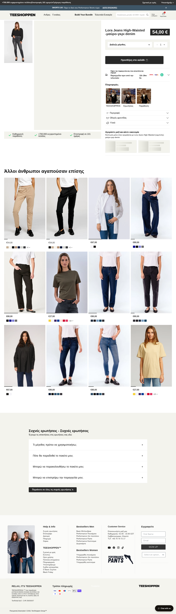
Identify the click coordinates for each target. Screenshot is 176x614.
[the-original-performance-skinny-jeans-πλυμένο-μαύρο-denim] (61, 394)
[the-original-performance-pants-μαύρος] (13, 247)
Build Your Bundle (84, 15)
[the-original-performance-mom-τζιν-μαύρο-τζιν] (94, 320)
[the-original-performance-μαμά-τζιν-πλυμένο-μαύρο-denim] (103, 320)
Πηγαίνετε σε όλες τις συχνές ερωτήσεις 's (52, 490)
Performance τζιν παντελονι (87, 536)
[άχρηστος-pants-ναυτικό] (19, 247)
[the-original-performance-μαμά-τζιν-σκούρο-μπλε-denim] (92, 320)
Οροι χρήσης (48, 557)
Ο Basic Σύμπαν (49, 570)
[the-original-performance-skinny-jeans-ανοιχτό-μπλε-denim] (55, 394)
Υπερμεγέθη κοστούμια (85, 562)
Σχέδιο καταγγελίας (50, 567)
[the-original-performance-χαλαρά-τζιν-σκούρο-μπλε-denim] (134, 247)
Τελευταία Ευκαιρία (103, 15)
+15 (70, 321)
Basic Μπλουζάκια (83, 531)
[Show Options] (163, 554)
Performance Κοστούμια (86, 541)
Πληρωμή (47, 539)
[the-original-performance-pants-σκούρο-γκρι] (24, 247)
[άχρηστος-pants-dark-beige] (16, 247)
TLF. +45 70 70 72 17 (116, 539)
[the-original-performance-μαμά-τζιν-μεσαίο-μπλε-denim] (100, 320)
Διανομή (46, 536)
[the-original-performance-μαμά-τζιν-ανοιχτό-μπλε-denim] (97, 320)
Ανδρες (47, 15)
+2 (27, 247)
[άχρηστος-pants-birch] (10, 247)
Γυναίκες (56, 15)
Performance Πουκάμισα (86, 534)
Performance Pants (84, 539)
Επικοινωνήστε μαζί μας (117, 531)
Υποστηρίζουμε (49, 565)
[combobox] (131, 14)
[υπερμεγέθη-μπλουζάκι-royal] (58, 320)
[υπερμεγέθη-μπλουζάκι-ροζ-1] (66, 320)
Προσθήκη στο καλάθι (133, 60)
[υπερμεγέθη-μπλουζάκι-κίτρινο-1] (49, 320)
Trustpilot (95, 586)
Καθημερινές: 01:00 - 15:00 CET (121, 534)
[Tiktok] (122, 547)
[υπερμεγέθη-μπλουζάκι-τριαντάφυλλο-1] (61, 320)
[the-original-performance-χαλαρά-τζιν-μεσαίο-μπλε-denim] (140, 247)
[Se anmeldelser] (137, 24)
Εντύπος (46, 555)
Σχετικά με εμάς (149, 3)
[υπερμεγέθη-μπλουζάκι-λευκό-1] (52, 320)
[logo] (22, 15)
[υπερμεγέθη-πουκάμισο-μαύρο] (94, 247)
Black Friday (48, 572)
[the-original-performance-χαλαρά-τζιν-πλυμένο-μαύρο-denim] (142, 247)
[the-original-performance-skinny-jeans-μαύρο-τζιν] (52, 394)
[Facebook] (114, 547)
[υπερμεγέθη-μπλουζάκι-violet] (55, 320)
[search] (147, 14)
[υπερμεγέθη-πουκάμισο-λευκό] (92, 247)
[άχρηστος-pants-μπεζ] (7, 247)
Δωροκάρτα (81, 543)
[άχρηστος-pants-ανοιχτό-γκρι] (21, 247)
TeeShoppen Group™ (39, 611)
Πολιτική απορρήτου (51, 560)
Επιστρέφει (47, 534)
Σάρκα (45, 541)
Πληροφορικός (49, 562)
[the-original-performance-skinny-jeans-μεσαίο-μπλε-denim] (58, 394)
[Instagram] (118, 547)
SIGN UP (153, 547)
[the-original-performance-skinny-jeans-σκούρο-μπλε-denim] (49, 394)
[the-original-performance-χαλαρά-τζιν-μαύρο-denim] (137, 247)
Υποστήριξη (166, 3)
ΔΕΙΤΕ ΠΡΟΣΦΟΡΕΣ (110, 8)
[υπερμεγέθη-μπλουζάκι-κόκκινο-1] (64, 320)
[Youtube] (109, 547)
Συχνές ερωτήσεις (50, 531)
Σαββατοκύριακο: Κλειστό (118, 536)
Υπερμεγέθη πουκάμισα (86, 555)
